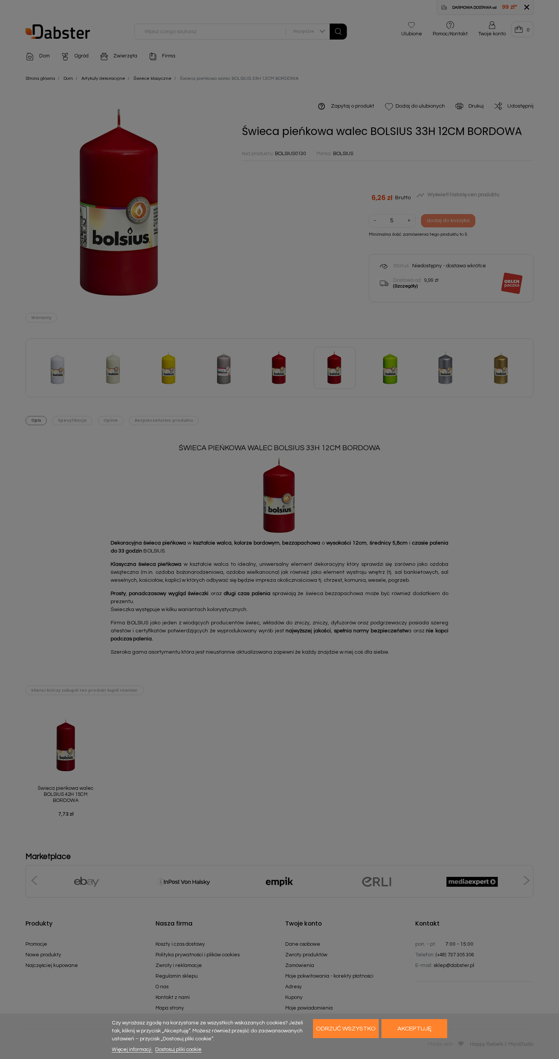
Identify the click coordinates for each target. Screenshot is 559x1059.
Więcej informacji (132, 1049)
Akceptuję (414, 1029)
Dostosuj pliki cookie (178, 1049)
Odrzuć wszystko (346, 1029)
